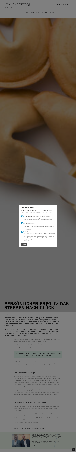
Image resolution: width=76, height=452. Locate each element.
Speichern (24, 244)
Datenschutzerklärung (45, 212)
